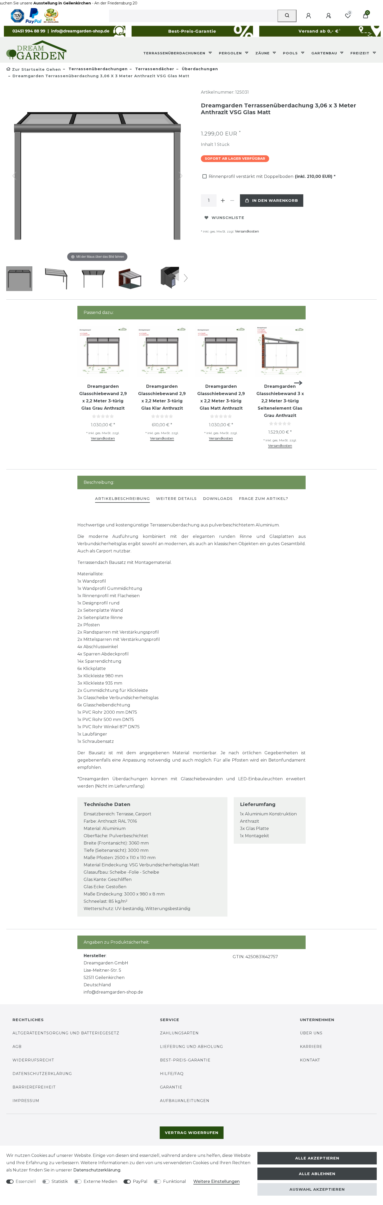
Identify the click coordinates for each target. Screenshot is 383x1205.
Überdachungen (199, 69)
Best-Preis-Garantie (185, 1060)
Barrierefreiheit (34, 1087)
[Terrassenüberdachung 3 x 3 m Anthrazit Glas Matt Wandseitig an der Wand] (130, 279)
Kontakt (310, 1060)
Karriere (311, 1046)
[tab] (122, 499)
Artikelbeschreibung (122, 498)
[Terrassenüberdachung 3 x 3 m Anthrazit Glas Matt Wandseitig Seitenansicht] (56, 279)
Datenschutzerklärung (42, 1073)
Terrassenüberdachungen (175, 53)
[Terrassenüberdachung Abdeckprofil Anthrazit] (167, 279)
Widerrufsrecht (33, 1060)
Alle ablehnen (317, 1173)
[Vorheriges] (14, 176)
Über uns (311, 1033)
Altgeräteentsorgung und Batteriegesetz (66, 1033)
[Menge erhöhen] (222, 200)
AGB (17, 1046)
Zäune (263, 53)
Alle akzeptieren (317, 1158)
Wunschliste (228, 217)
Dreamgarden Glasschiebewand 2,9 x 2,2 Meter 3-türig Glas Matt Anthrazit (221, 397)
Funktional (174, 1181)
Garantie (171, 1087)
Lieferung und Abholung (191, 1046)
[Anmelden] (309, 16)
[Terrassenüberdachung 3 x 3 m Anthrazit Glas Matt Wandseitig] (19, 279)
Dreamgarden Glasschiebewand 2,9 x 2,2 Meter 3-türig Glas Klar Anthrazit (162, 397)
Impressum (26, 1100)
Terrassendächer (154, 69)
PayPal (140, 1181)
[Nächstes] (180, 176)
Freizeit (360, 53)
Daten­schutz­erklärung (96, 1170)
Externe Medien (100, 1181)
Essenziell (26, 1181)
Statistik (60, 1181)
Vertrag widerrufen (191, 1132)
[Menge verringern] (232, 200)
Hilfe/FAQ (172, 1073)
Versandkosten (247, 231)
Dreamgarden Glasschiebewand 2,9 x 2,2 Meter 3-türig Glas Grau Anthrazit (103, 397)
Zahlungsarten (179, 1033)
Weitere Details (176, 498)
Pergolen (231, 53)
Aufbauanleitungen (184, 1100)
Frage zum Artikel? (263, 498)
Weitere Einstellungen (216, 1181)
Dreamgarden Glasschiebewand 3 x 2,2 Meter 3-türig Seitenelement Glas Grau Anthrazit (280, 401)
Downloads (218, 498)
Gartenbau (324, 53)
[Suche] (286, 16)
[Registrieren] (329, 16)
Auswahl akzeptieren (317, 1189)
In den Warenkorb (275, 200)
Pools (291, 53)
